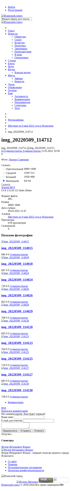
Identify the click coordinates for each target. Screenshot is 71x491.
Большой (10, 177)
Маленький (12, 181)
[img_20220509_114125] (15, 352)
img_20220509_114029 (17, 311)
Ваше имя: (7, 417)
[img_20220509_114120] (15, 320)
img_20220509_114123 (17, 343)
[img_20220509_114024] (15, 273)
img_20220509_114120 (17, 327)
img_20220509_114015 (17, 248)
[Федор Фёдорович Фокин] (17, 449)
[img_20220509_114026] (15, 289)
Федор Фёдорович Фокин (15, 446)
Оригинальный (14, 169)
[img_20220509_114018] (15, 257)
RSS (3, 408)
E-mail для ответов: (12, 420)
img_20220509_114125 (17, 358)
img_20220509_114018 (17, 263)
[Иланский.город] (11, 15)
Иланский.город (10, 484)
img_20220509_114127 (17, 374)
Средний (10, 173)
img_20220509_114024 (17, 279)
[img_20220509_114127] (15, 368)
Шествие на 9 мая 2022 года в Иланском (30, 216)
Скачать (5, 184)
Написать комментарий (14, 411)
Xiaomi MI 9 (8, 187)
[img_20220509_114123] (15, 336)
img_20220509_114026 (17, 295)
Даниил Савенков (19, 159)
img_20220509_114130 (17, 390)
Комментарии (15, 402)
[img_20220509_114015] (15, 241)
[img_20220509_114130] (15, 383)
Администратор (31, 151)
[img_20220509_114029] (15, 304)
